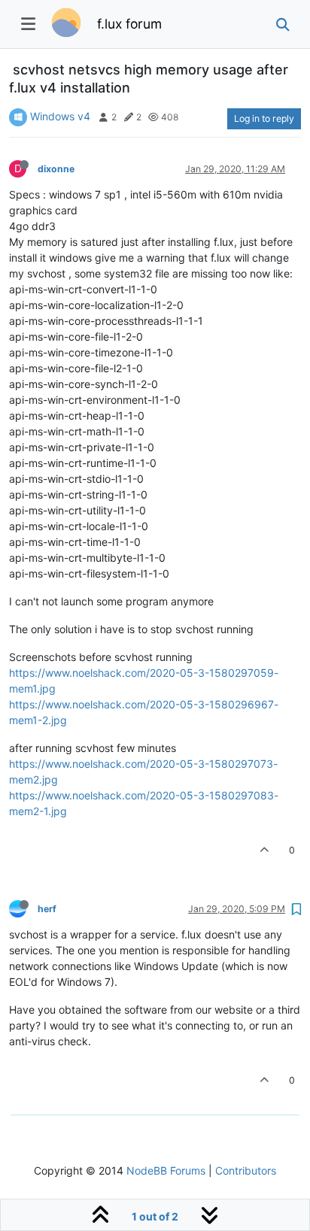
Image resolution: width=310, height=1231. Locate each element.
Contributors (245, 1170)
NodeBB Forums (165, 1170)
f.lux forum (129, 24)
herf (47, 908)
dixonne (56, 168)
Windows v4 (60, 116)
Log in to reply (264, 118)
